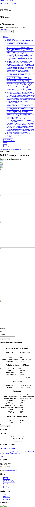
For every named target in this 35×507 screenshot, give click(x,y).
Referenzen (6, 142)
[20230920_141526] (6, 506)
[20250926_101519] (3, 506)
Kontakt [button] (2, 456)
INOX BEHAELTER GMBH (8, 3)
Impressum (6, 496)
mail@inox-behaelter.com (10, 470)
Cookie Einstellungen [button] (8, 499)
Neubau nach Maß (8, 138)
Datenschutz (6, 497)
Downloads (6, 147)
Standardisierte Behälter (9, 141)
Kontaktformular (7, 448)
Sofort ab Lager (11, 39)
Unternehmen (6, 139)
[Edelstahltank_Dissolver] (2, 506)
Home (4, 36)
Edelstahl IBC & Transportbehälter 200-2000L (15, 149)
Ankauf (5, 144)
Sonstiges (9, 136)
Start (1, 149)
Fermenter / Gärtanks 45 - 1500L (15, 135)
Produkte (5, 37)
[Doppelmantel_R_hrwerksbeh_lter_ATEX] (4, 506)
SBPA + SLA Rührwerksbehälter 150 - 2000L (18, 133)
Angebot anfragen (5, 339)
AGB (4, 494)
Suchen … (2, 27)
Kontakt (5, 145)
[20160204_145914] (0, 506)
